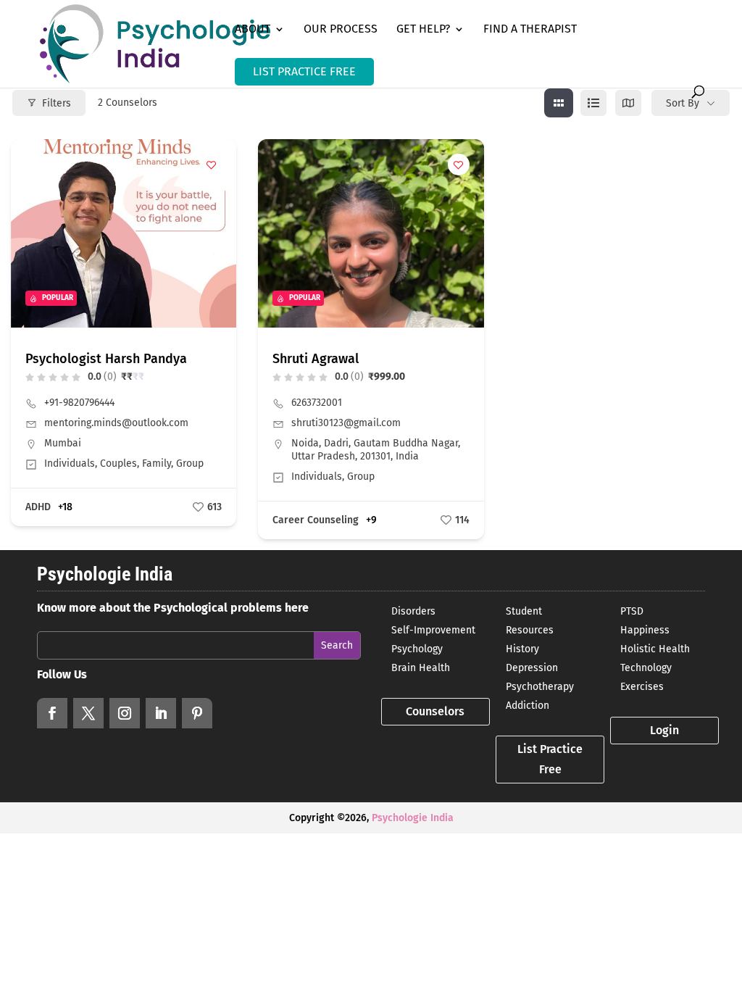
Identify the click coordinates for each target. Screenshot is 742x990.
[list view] (593, 102)
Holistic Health (655, 649)
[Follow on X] (88, 713)
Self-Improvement (433, 630)
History (522, 649)
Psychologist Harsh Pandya (106, 359)
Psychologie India (413, 818)
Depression (532, 668)
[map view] (628, 102)
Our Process (341, 30)
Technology (646, 668)
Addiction (527, 705)
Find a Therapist (530, 30)
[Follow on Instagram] (124, 713)
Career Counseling (315, 520)
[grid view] (558, 102)
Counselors (435, 711)
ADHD (38, 507)
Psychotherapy (540, 687)
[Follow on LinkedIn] (161, 713)
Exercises (642, 687)
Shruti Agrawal (315, 359)
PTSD (631, 611)
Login (664, 730)
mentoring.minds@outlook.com (116, 423)
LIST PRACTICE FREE (304, 71)
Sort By (682, 103)
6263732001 (316, 402)
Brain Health (420, 668)
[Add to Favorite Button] (211, 164)
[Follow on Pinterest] (197, 713)
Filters (56, 103)
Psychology (417, 649)
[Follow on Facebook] (52, 713)
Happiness (645, 630)
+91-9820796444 (79, 402)
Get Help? (423, 30)
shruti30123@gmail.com (346, 423)
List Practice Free (550, 758)
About (252, 30)
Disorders (413, 611)
